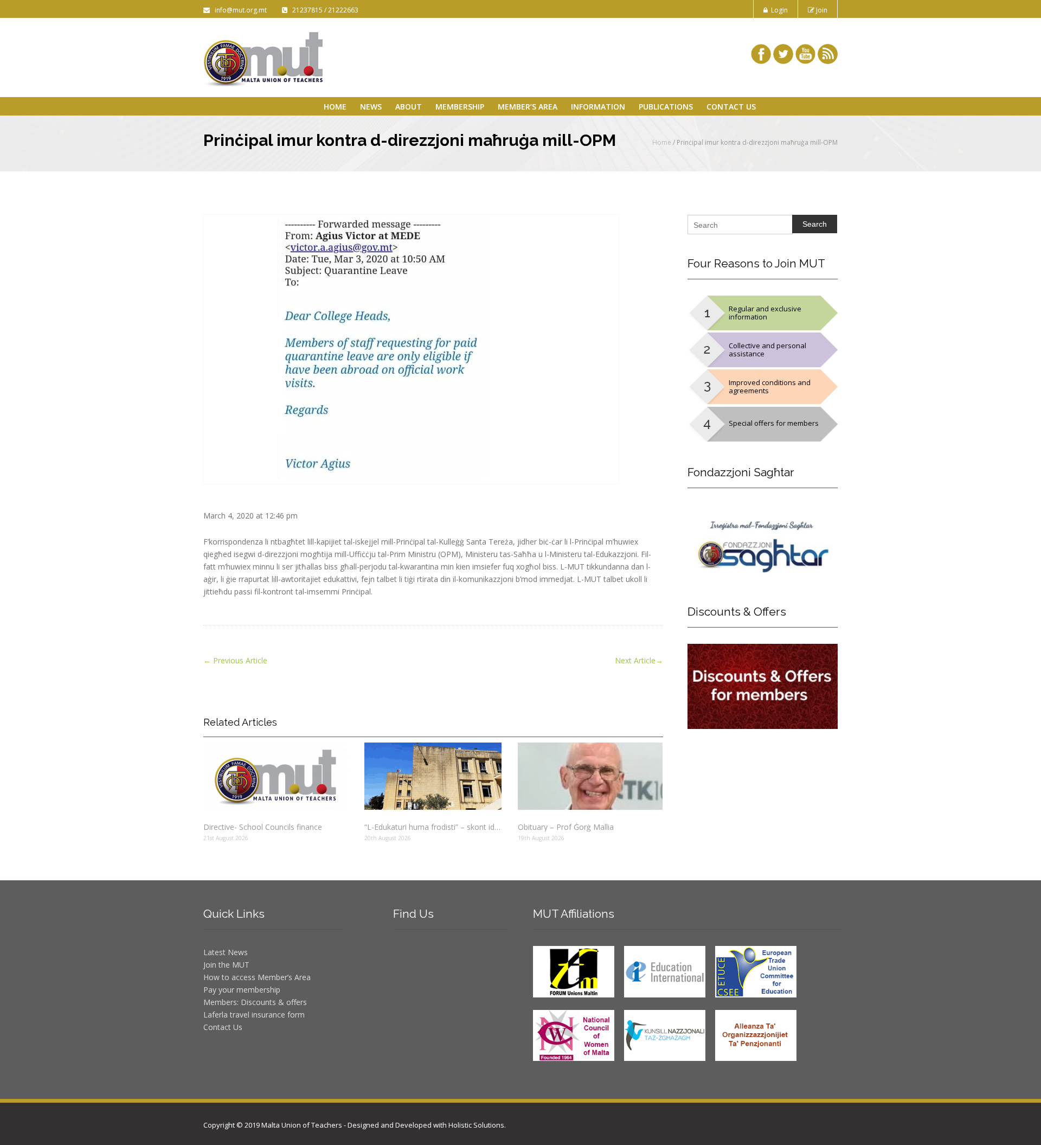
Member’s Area (527, 106)
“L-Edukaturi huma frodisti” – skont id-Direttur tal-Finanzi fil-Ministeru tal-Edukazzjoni (432, 826)
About (408, 106)
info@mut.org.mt (239, 10)
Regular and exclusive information (765, 313)
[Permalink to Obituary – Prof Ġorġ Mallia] (590, 776)
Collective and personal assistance (767, 350)
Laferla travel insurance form (254, 1014)
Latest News (225, 952)
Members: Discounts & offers (255, 1002)
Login (778, 10)
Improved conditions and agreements (770, 386)
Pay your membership (241, 989)
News (371, 106)
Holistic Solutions (476, 1125)
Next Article (639, 660)
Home (335, 106)
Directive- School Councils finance (262, 826)
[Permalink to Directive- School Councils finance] (275, 776)
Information (598, 106)
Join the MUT (226, 965)
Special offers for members (774, 423)
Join (820, 10)
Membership (459, 106)
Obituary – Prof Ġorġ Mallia (566, 826)
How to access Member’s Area (257, 977)
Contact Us (731, 106)
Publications (666, 106)
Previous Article (235, 660)
